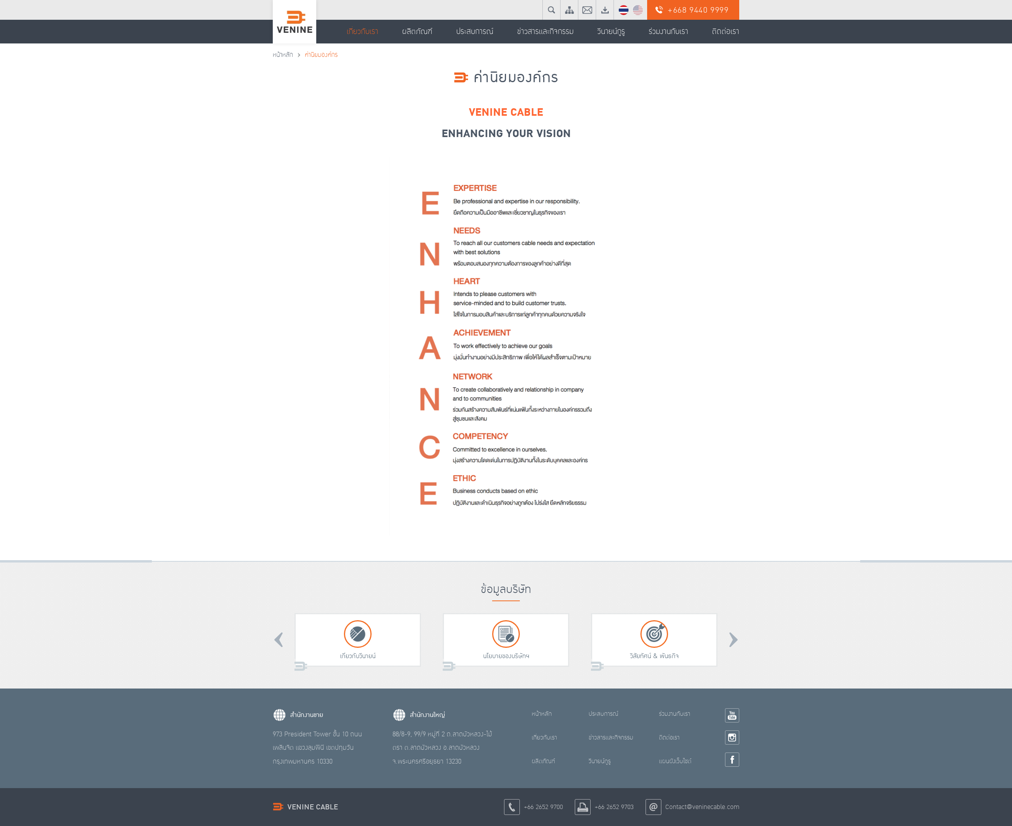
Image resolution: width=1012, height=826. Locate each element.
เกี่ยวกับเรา (544, 737)
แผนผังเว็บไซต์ (675, 761)
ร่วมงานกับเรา (674, 714)
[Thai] (623, 10)
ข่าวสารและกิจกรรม (611, 737)
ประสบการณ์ (603, 714)
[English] (637, 10)
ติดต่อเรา (669, 737)
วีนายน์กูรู (600, 761)
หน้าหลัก (283, 55)
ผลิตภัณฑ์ (543, 761)
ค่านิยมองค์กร (321, 55)
